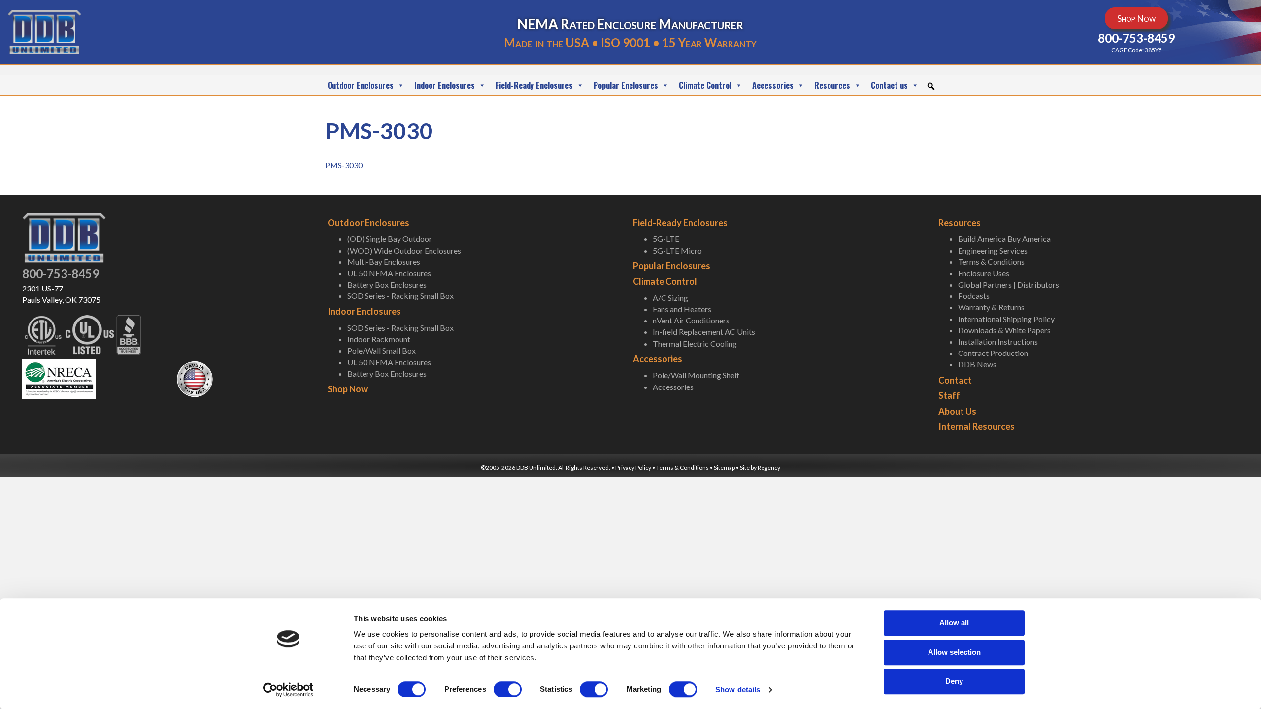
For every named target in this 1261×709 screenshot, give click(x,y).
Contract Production (993, 352)
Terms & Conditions (991, 261)
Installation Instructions (998, 341)
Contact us (889, 85)
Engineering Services (993, 250)
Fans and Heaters (682, 309)
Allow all (954, 622)
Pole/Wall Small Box (381, 350)
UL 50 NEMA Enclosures (389, 273)
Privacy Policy (633, 467)
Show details (737, 689)
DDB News (977, 364)
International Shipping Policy (1006, 318)
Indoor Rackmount (378, 339)
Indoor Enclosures (444, 85)
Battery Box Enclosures (387, 284)
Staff (949, 395)
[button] (931, 86)
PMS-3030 (344, 165)
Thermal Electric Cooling (695, 343)
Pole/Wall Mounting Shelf (696, 375)
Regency (769, 467)
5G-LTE (666, 238)
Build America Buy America (1004, 238)
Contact (955, 380)
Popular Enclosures (626, 85)
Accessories (773, 85)
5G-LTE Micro (677, 250)
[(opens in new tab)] (59, 378)
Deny (954, 681)
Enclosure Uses (983, 273)
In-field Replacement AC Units (704, 331)
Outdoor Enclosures (361, 85)
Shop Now (348, 389)
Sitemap (724, 467)
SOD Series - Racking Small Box (400, 295)
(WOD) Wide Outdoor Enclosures (404, 250)
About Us (957, 411)
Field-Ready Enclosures (534, 85)
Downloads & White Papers (1004, 330)
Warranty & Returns (991, 307)
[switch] (508, 689)
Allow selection (954, 652)
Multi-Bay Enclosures (383, 261)
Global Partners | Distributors (1008, 284)
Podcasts (974, 295)
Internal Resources (976, 426)
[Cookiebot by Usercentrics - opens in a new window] (288, 689)
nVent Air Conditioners (691, 320)
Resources (832, 85)
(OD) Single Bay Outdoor (389, 238)
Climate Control (705, 85)
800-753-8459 (60, 273)
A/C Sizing (670, 297)
